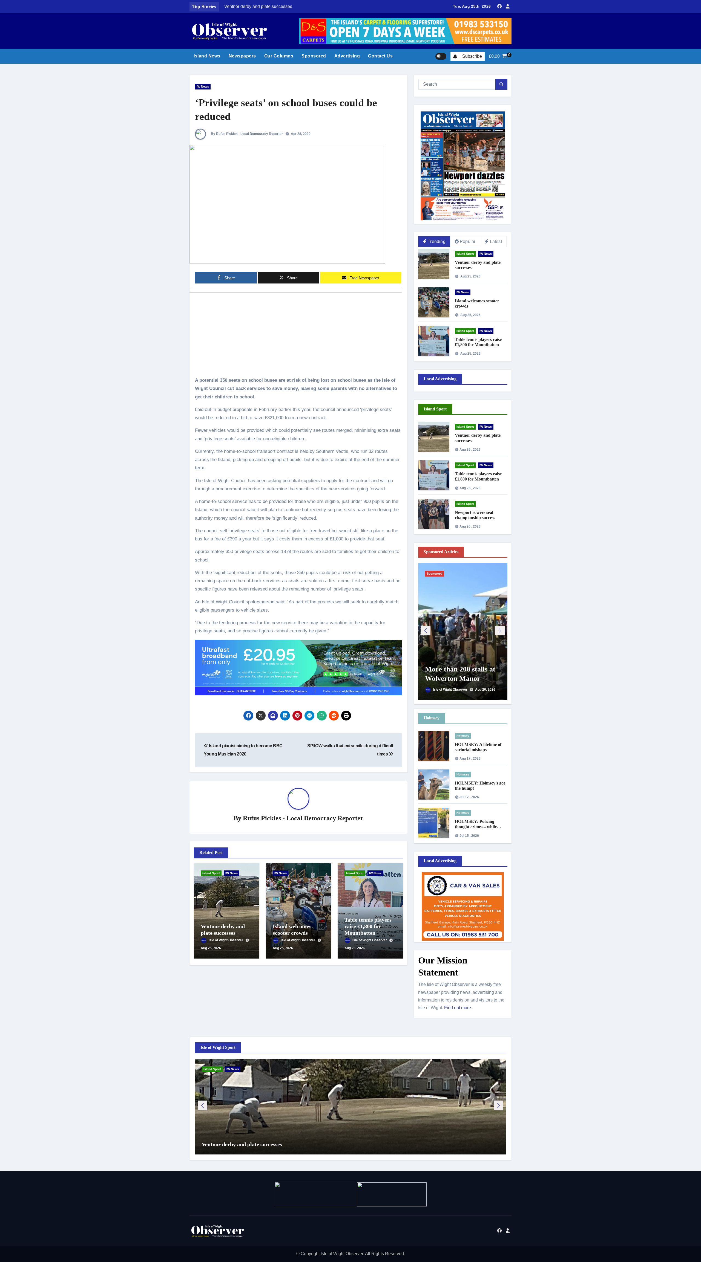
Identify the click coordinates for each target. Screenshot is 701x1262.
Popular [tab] (467, 241)
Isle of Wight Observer (226, 940)
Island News (207, 56)
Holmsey (462, 735)
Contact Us (380, 56)
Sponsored (313, 56)
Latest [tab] (496, 241)
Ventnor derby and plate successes (242, 1144)
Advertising (347, 56)
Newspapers (242, 56)
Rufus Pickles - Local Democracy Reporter (303, 818)
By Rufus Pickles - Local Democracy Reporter (246, 134)
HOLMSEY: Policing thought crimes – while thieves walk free (476, 826)
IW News (203, 86)
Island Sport (211, 873)
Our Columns (279, 56)
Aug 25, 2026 (211, 948)
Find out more (457, 1007)
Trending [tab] (437, 241)
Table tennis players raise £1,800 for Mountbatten (368, 926)
